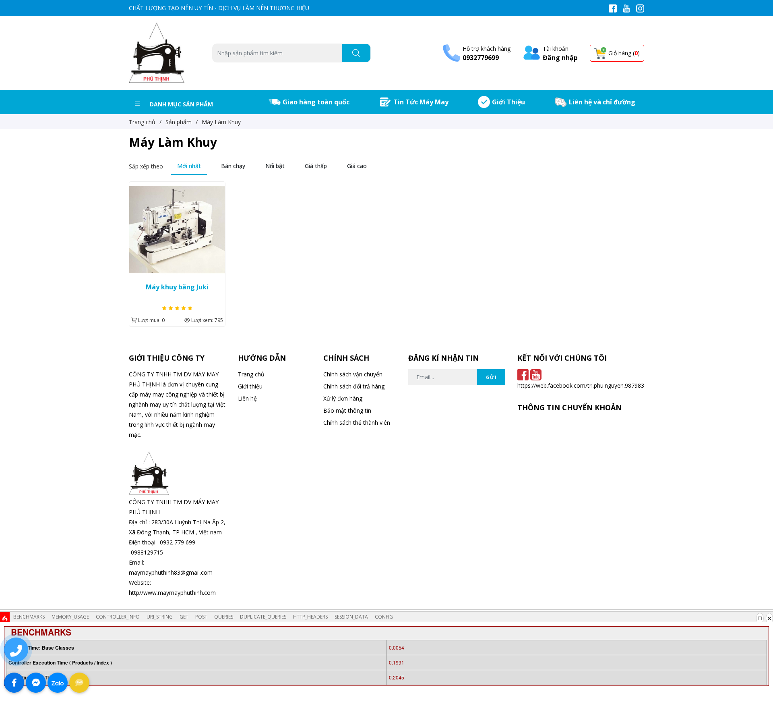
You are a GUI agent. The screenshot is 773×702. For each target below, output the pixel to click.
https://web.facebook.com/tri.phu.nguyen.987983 (580, 385)
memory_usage (70, 616)
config (384, 616)
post (201, 616)
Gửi (491, 377)
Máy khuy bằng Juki (177, 287)
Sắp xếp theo (146, 166)
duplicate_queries (263, 616)
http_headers (310, 616)
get (184, 616)
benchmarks (29, 616)
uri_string (160, 616)
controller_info (118, 616)
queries (223, 616)
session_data (351, 616)
